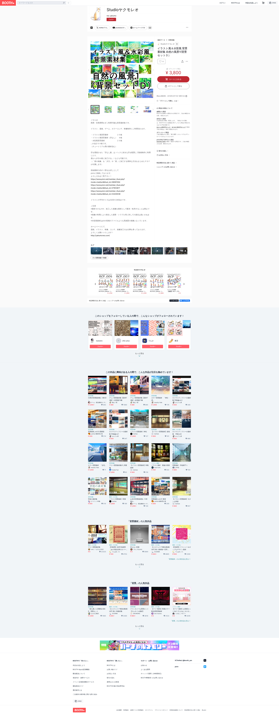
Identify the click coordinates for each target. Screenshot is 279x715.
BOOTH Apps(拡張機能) (81, 669)
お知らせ (144, 665)
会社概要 (119, 710)
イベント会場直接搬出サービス (83, 682)
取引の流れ (162, 151)
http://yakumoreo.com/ (100, 235)
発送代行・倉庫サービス (81, 678)
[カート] (177, 44)
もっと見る (139, 353)
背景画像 (171, 40)
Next (153, 70)
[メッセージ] (150, 27)
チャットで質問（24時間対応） (151, 673)
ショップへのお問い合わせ (166, 167)
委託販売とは (77, 690)
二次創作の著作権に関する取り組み (85, 694)
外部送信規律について (176, 710)
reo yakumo (111, 16)
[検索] (64, 2)
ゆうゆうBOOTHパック (179, 127)
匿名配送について (79, 673)
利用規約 (126, 710)
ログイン (222, 3)
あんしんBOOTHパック (163, 127)
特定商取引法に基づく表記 (166, 163)
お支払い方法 (163, 155)
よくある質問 (145, 669)
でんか (151, 341)
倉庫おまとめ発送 (113, 682)
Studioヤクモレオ (139, 270)
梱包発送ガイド (78, 686)
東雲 (176, 341)
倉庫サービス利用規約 (136, 710)
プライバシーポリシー (161, 710)
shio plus (126, 341)
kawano (99, 341)
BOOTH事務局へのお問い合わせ (152, 678)
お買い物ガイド (112, 669)
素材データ (161, 40)
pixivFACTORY (161, 141)
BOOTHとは (235, 3)
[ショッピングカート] (263, 3)
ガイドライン (149, 710)
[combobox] (41, 3)
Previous (89, 70)
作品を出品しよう (251, 3)
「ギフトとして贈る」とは (168, 101)
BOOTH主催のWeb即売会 (116, 686)
